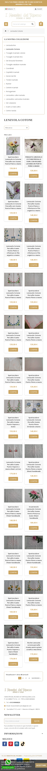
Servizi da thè (11, 76)
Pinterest (10, 744)
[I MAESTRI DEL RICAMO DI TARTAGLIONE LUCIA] (23, 16)
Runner (8, 84)
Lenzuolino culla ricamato (15, 95)
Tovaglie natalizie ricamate (16, 64)
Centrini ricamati (12, 87)
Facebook (4, 744)
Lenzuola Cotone (13, 49)
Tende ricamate (12, 80)
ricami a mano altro (13, 107)
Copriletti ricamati (12, 72)
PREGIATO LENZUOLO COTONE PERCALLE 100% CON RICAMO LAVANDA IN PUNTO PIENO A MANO (33, 161)
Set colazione (11, 103)
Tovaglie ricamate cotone (15, 53)
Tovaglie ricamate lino (14, 57)
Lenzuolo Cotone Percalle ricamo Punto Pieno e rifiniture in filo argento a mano (34, 206)
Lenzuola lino (11, 45)
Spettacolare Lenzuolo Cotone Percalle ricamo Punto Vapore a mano (13, 422)
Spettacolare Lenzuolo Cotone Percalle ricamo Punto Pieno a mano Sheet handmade (34, 466)
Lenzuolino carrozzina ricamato (17, 99)
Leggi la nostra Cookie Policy (15, 765)
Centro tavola (11, 111)
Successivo (36, 678)
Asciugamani (11, 91)
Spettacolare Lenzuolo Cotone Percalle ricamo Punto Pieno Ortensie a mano (34, 422)
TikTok (23, 744)
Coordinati (10, 68)
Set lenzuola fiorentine (14, 61)
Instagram (16, 744)
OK (37, 721)
